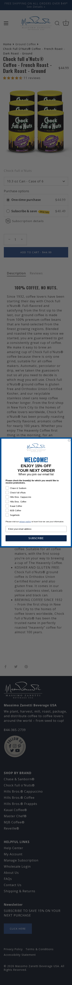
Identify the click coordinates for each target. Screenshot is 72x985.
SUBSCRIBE (36, 538)
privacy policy (25, 522)
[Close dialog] (69, 440)
